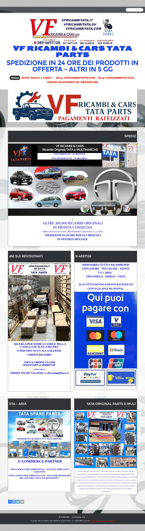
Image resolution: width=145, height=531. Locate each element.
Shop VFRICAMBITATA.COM (75, 77)
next (129, 105)
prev (15, 105)
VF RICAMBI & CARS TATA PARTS (72, 51)
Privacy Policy (107, 520)
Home (15, 77)
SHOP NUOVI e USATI (37, 77)
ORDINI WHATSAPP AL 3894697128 (72, 82)
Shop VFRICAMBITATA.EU (116, 77)
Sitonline (92, 520)
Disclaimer (99, 520)
